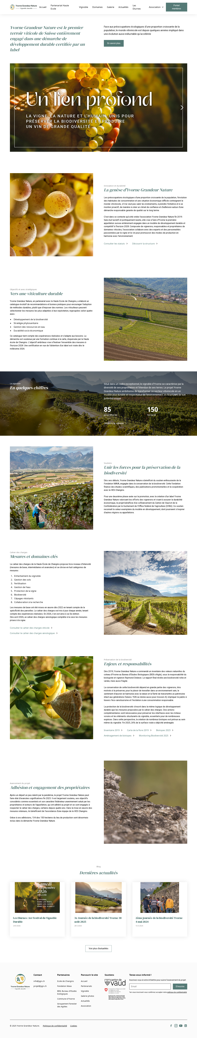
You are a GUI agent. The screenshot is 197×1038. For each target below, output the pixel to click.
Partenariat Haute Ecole (60, 7)
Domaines (97, 7)
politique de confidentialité (177, 992)
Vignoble (83, 7)
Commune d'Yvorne (66, 998)
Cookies (73, 1025)
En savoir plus (113, 43)
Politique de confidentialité (55, 1025)
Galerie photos (87, 996)
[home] (23, 7)
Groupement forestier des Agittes (67, 1005)
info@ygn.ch (39, 981)
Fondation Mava (64, 986)
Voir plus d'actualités (98, 948)
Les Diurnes (137, 7)
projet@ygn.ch (40, 986)
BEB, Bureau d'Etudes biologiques (67, 992)
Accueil (42, 7)
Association (86, 1006)
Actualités (123, 7)
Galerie (110, 7)
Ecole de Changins (65, 981)
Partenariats (86, 986)
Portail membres (176, 7)
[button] (156, 7)
